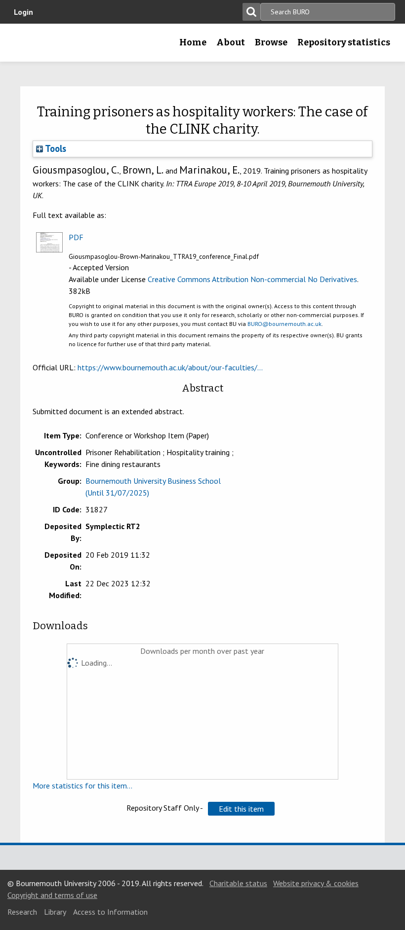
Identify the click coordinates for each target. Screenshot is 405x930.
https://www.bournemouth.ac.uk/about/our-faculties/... (170, 367)
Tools (54, 148)
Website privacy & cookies (316, 883)
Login (23, 12)
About (230, 42)
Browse (271, 42)
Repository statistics (343, 42)
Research (22, 912)
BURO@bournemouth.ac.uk (284, 323)
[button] (241, 809)
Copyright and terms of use (52, 895)
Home (192, 42)
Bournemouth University (23, 46)
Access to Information (110, 912)
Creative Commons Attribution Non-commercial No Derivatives (252, 279)
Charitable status (238, 883)
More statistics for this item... (82, 785)
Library (55, 912)
